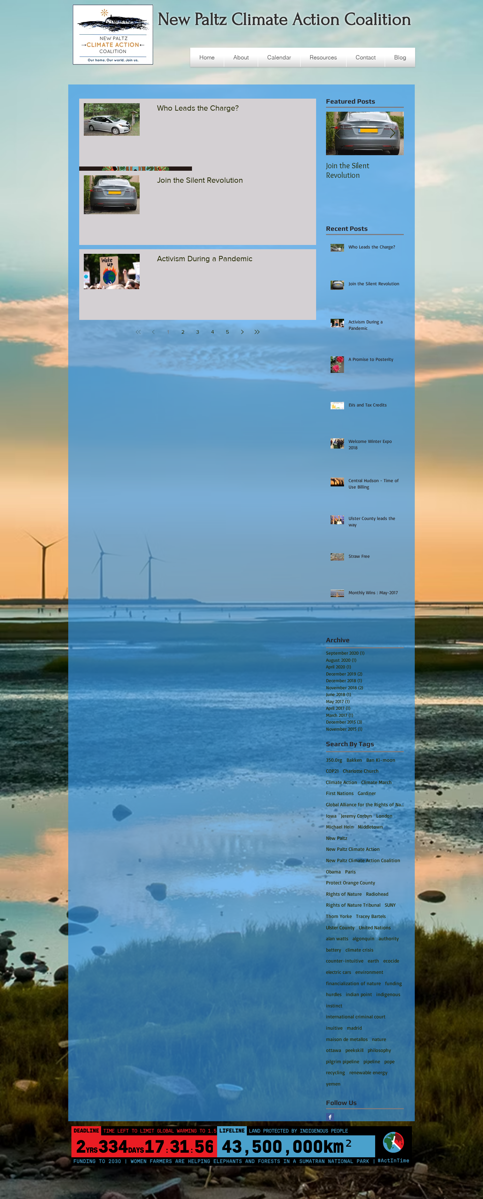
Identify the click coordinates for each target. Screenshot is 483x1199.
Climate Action (341, 782)
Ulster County (340, 927)
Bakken (354, 760)
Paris (350, 871)
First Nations (340, 793)
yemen (333, 1084)
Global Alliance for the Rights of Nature (365, 804)
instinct (334, 1005)
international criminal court (355, 1016)
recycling (335, 1072)
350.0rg (334, 760)
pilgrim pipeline (342, 1061)
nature (379, 1039)
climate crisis (359, 950)
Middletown (370, 827)
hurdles (334, 994)
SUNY (390, 905)
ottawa (333, 1050)
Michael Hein (340, 827)
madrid (354, 1028)
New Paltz (336, 838)
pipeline (371, 1061)
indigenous (388, 994)
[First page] (138, 332)
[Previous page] (153, 332)
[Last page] (257, 332)
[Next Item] (392, 133)
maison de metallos (347, 1039)
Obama (333, 871)
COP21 (332, 771)
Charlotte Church (361, 771)
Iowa (331, 816)
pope (389, 1061)
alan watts (337, 938)
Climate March (376, 782)
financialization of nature (353, 983)
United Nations (375, 927)
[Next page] (242, 332)
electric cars (338, 972)
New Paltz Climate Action (353, 849)
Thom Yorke (339, 916)
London (384, 816)
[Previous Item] (337, 133)
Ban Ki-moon (380, 760)
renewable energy (368, 1072)
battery (333, 950)
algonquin (363, 938)
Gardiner (367, 793)
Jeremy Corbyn (356, 816)
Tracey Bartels (371, 916)
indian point (359, 994)
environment (369, 972)
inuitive (334, 1028)
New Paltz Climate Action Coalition (363, 860)
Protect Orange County (350, 882)
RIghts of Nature (344, 894)
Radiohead (377, 894)
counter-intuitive (344, 961)
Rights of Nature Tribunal (353, 905)
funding (393, 983)
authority (389, 938)
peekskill (354, 1050)
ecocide (391, 961)
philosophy (379, 1050)
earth (373, 961)
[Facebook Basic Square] (330, 1117)
